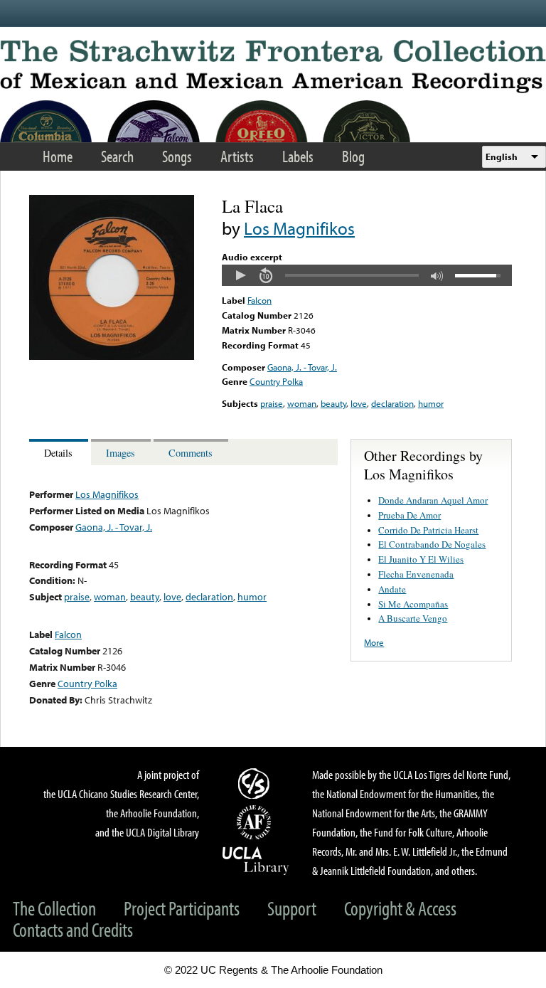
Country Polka (276, 381)
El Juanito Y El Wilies (421, 559)
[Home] (273, 66)
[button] (240, 275)
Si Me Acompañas (413, 603)
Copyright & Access (400, 908)
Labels (298, 156)
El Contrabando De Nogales (432, 544)
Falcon (259, 300)
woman (301, 403)
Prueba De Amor (409, 515)
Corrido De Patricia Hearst (428, 530)
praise (271, 403)
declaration (392, 403)
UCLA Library (256, 860)
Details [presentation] (58, 453)
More (374, 642)
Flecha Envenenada (416, 574)
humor (431, 403)
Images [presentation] (120, 453)
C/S (256, 783)
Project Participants (182, 908)
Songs (177, 156)
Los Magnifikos (299, 228)
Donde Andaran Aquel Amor (433, 500)
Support (291, 908)
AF (256, 822)
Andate (392, 589)
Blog (353, 156)
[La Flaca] (111, 356)
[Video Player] (367, 275)
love (358, 403)
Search (117, 156)
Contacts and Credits (73, 929)
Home (58, 156)
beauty (333, 403)
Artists (237, 156)
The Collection (54, 908)
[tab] (60, 452)
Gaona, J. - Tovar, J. (302, 367)
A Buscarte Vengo (412, 618)
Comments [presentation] (190, 453)
